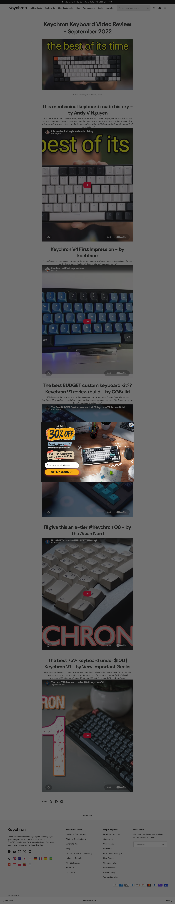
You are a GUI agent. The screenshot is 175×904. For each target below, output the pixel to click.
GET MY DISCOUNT (62, 472)
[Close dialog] (131, 425)
